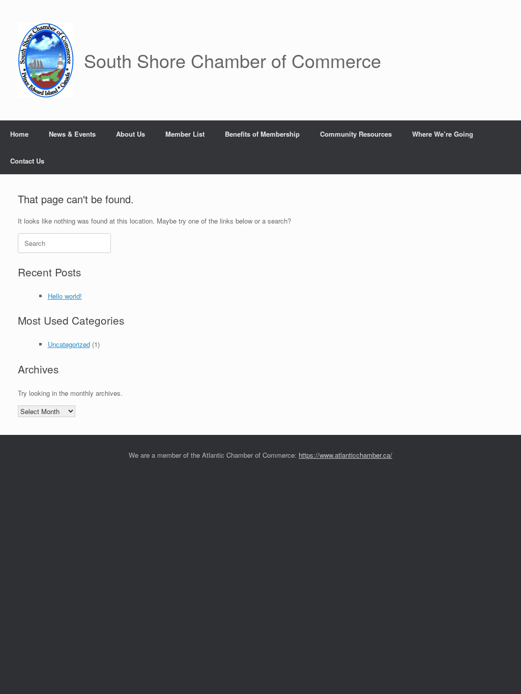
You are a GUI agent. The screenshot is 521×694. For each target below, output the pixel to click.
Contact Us (27, 161)
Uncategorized (69, 344)
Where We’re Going (442, 134)
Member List (185, 134)
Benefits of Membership (262, 134)
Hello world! (65, 296)
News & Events (72, 134)
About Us (130, 134)
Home (19, 134)
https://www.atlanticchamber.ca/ (345, 455)
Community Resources (356, 134)
